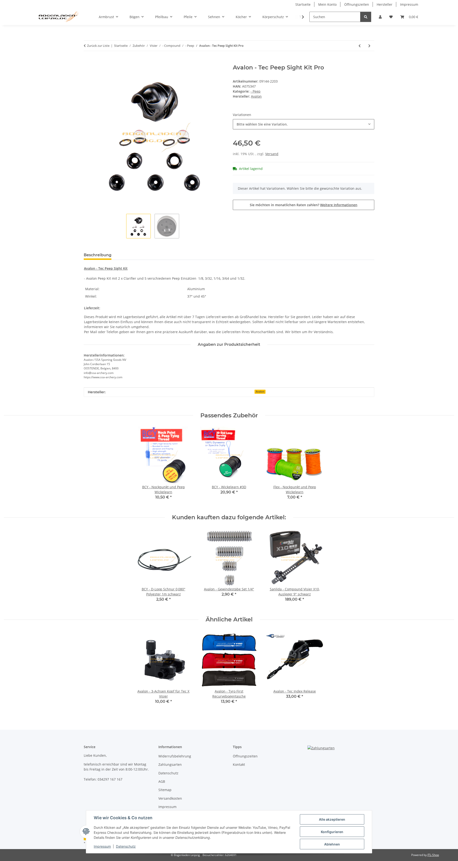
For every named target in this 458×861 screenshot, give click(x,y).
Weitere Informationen (338, 205)
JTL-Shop (433, 855)
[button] (380, 17)
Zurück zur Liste (98, 45)
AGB (161, 781)
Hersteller (384, 4)
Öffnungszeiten (356, 4)
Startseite (303, 4)
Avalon (260, 391)
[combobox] (303, 124)
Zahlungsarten (170, 764)
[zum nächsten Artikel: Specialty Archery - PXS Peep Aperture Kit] (369, 46)
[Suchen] (365, 17)
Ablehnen (332, 844)
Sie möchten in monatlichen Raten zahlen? (303, 205)
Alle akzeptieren (332, 819)
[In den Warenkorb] (87, 61)
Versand (271, 154)
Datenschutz (126, 846)
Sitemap (165, 790)
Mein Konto (327, 4)
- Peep (255, 91)
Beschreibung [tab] (97, 255)
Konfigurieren (332, 832)
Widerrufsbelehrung (174, 756)
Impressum (102, 846)
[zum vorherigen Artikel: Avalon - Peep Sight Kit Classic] (359, 46)
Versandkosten (170, 798)
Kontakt (239, 764)
